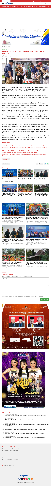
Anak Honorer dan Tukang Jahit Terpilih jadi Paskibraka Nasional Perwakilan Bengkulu (24, 433)
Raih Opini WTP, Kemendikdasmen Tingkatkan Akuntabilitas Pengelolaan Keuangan (20, 144)
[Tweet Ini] (40, 164)
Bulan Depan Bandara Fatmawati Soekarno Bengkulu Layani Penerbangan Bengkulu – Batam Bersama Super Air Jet (26, 420)
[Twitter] (22, 479)
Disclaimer (4, 457)
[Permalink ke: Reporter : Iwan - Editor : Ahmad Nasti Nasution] (3, 56)
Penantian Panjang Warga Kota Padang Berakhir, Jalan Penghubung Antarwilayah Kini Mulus (25, 415)
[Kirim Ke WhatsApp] (48, 164)
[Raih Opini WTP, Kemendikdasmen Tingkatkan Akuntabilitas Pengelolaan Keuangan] (9, 173)
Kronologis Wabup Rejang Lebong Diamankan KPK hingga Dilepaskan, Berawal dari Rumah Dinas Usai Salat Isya (27, 425)
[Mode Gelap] (45, 3)
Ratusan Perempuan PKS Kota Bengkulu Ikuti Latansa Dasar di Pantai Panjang (19, 152)
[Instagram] (27, 479)
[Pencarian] (48, 3)
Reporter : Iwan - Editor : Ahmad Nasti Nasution (13, 55)
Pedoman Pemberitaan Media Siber (10, 459)
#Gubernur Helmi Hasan (9, 465)
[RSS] (32, 479)
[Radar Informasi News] (9, 3)
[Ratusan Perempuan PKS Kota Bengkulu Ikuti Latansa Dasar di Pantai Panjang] (25, 188)
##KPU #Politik (6, 159)
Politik (7, 49)
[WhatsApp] (29, 479)
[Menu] (3, 3)
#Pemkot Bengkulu (8, 470)
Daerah (3, 49)
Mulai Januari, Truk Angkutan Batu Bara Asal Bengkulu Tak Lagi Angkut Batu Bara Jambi (25, 437)
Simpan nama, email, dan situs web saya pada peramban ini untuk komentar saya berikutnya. (23, 296)
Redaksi (4, 456)
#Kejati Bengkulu (7, 467)
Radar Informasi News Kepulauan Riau (10, 450)
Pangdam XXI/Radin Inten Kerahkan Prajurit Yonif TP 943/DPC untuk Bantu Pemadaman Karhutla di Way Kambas (24, 148)
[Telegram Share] (45, 164)
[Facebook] (19, 479)
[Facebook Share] (37, 164)
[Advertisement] (25, 17)
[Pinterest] (24, 479)
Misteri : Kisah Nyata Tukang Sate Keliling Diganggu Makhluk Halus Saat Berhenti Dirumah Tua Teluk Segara (24, 155)
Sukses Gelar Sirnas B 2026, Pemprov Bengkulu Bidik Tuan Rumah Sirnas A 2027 (20, 150)
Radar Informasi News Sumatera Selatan (11, 448)
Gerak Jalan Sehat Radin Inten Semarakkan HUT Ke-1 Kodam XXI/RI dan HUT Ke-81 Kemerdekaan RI (24, 145)
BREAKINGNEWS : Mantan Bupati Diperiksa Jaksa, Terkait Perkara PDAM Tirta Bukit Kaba (25, 429)
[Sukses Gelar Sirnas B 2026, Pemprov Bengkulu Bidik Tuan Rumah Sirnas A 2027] (9, 188)
